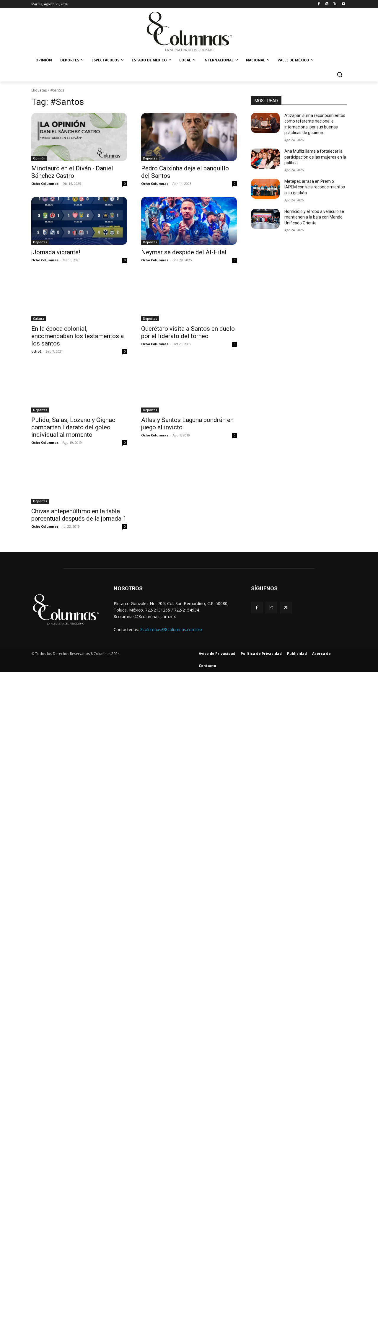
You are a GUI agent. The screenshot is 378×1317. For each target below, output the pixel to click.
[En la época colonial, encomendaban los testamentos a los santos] (79, 297)
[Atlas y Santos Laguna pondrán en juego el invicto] (189, 389)
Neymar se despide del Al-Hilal (184, 252)
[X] (335, 4)
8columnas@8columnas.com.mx (171, 629)
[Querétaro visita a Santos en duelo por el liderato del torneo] (189, 297)
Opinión (39, 158)
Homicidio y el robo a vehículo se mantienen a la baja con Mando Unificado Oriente (314, 217)
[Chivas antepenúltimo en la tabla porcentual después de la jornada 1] (79, 480)
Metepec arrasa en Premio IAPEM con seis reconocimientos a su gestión (314, 187)
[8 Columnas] (189, 32)
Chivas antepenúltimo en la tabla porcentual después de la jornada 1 (78, 515)
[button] (340, 74)
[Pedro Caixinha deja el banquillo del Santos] (189, 137)
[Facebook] (318, 4)
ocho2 (36, 351)
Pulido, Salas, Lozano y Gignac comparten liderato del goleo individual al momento (73, 427)
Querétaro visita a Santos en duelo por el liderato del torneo (188, 332)
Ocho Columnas (44, 183)
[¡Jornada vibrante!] (79, 221)
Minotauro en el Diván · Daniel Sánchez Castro (72, 172)
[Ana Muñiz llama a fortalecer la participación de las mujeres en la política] (265, 159)
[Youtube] (343, 4)
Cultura (38, 319)
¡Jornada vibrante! (55, 252)
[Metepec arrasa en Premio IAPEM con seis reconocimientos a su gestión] (265, 189)
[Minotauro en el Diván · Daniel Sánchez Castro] (79, 137)
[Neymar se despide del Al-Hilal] (189, 221)
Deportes (150, 158)
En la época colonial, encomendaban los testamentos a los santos (77, 336)
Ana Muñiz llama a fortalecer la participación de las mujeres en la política (315, 157)
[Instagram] (327, 4)
